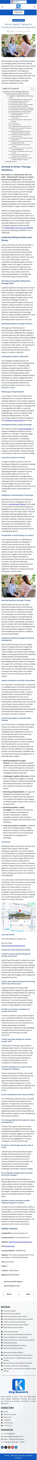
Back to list (18, 1294)
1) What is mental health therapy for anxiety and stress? (21, 129)
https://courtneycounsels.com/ (20, 1242)
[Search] (35, 7)
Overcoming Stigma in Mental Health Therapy (21, 120)
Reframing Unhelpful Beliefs (19, 103)
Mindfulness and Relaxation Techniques (22, 108)
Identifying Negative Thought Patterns (21, 99)
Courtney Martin (16, 124)
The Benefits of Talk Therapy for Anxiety (22, 109)
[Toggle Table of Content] (31, 89)
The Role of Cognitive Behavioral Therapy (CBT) (21, 97)
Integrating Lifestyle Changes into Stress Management (20, 113)
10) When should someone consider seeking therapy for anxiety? (22, 158)
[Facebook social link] (2, 1447)
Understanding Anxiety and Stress (17, 94)
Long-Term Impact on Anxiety (19, 106)
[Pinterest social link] (12, 1447)
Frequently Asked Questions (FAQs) (21, 126)
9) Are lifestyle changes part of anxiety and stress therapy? (21, 155)
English (16, 2)
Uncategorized (18, 20)
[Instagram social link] (9, 1447)
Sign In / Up (18, 12)
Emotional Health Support (13, 1282)
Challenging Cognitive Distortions (20, 101)
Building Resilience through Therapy (21, 111)
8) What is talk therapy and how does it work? (22, 152)
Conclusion (14, 123)
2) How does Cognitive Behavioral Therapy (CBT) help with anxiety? (20, 132)
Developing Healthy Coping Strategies (22, 104)
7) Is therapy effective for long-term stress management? (21, 148)
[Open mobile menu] (2, 7)
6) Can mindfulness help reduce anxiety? (21, 145)
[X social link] (5, 1447)
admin (11, 31)
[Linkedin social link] (16, 1447)
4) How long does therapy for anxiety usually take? (21, 138)
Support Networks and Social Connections (19, 117)
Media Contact (12, 161)
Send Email (10, 1246)
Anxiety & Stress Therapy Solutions (16, 92)
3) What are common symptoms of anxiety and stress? (21, 135)
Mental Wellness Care (12, 1286)
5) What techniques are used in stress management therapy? (22, 142)
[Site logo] (18, 6)
